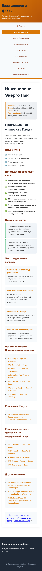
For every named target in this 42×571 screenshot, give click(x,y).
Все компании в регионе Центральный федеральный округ (19, 518)
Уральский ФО (21, 50)
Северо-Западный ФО (21, 38)
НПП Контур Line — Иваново (19, 465)
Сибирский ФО (21, 56)
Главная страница (22, 521)
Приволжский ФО (21, 44)
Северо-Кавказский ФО (21, 75)
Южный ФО (21, 69)
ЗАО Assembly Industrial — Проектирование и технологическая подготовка (19, 417)
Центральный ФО (21, 32)
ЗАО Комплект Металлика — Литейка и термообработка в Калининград (19, 485)
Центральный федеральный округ (21, 16)
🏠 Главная (21, 26)
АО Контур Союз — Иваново (19, 457)
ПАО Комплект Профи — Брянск (21, 461)
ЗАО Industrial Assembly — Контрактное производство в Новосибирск (19, 500)
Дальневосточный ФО (21, 62)
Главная (5, 16)
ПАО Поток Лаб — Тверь (17, 365)
